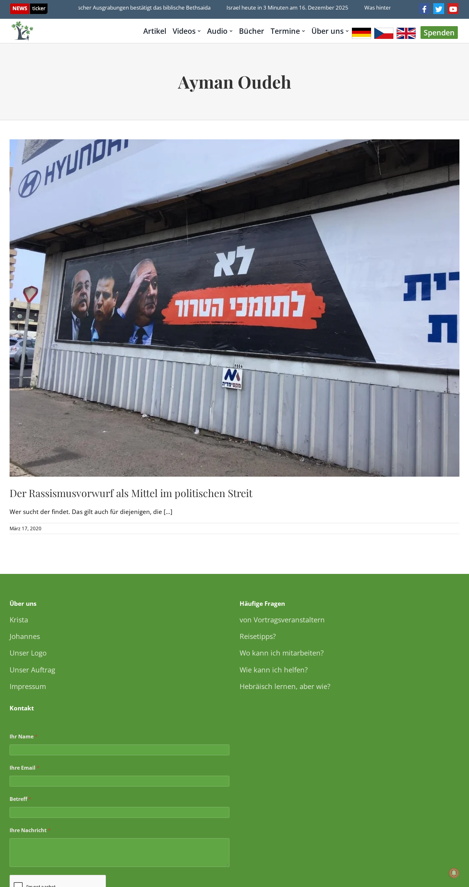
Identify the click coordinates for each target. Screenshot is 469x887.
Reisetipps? (258, 636)
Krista (19, 619)
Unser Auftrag (32, 669)
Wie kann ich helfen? (274, 669)
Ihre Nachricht (30, 830)
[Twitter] (438, 8)
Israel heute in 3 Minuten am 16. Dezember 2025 (267, 7)
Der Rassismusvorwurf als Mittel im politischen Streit (131, 493)
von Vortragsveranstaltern (282, 619)
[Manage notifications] (454, 873)
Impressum (28, 686)
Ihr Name (24, 737)
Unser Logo (28, 652)
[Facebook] (424, 8)
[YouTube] (453, 8)
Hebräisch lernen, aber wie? (285, 686)
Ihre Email (25, 768)
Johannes (25, 636)
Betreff (20, 799)
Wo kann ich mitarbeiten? (282, 652)
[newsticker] (29, 6)
